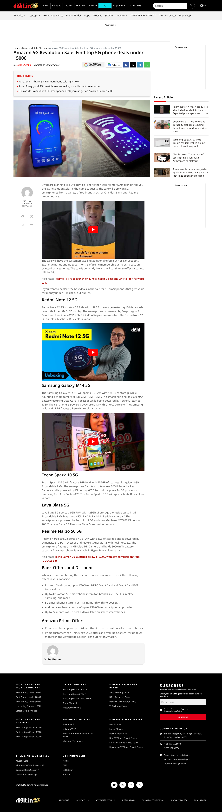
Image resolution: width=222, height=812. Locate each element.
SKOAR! (109, 15)
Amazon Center (167, 15)
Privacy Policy (179, 800)
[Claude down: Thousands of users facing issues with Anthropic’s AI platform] (162, 157)
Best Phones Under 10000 (28, 692)
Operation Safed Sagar (27, 774)
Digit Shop (185, 15)
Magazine (122, 15)
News (46, 5)
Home (16, 48)
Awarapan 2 (68, 724)
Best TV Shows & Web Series (123, 738)
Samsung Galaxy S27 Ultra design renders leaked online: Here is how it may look (189, 143)
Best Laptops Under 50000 (28, 736)
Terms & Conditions (153, 800)
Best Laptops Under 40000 (28, 732)
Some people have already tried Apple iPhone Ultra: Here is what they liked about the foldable (191, 172)
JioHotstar (68, 769)
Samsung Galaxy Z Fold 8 (75, 689)
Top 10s (68, 5)
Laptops (33, 15)
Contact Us (82, 800)
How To (93, 5)
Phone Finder (73, 15)
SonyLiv (66, 774)
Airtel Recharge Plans (119, 692)
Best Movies (115, 724)
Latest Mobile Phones (26, 710)
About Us (64, 800)
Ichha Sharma (24, 64)
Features (80, 5)
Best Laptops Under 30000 (28, 727)
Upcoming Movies (118, 733)
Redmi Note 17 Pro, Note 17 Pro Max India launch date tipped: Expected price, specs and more (190, 110)
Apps (87, 15)
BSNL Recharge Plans (119, 697)
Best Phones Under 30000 (28, 701)
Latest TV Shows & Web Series (123, 742)
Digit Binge (119, 5)
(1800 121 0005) (171, 748)
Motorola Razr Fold (72, 707)
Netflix (66, 760)
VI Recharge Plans (118, 706)
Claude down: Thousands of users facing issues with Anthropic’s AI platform (188, 157)
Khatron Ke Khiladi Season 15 (30, 765)
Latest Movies (116, 728)
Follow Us (116, 65)
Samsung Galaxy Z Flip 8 (74, 693)
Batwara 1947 (69, 728)
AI (105, 5)
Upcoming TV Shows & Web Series (126, 747)
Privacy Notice (176, 711)
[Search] (191, 6)
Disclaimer (200, 800)
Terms (166, 711)
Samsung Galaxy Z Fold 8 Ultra (77, 698)
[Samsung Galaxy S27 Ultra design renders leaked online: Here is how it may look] (162, 142)
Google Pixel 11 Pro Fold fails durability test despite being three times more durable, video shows (190, 126)
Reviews (56, 5)
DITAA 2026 (135, 5)
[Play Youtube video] (93, 230)
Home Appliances (53, 15)
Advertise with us (105, 800)
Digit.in (26, 784)
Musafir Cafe (22, 760)
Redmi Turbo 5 (70, 703)
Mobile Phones (39, 48)
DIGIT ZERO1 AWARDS (143, 15)
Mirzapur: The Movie (73, 740)
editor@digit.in (183, 755)
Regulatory (128, 800)
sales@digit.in (179, 763)
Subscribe (183, 717)
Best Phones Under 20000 (28, 697)
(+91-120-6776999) (172, 744)
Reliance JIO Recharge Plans (122, 701)
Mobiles (18, 15)
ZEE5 (65, 765)
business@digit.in (181, 759)
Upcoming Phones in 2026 (28, 706)
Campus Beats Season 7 (27, 769)
